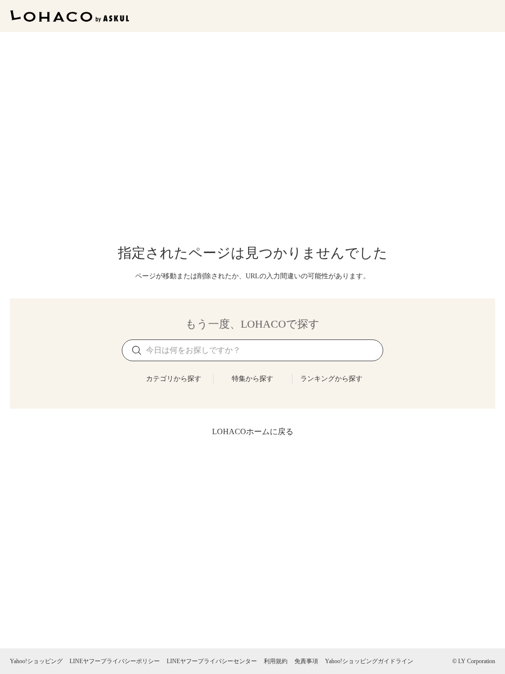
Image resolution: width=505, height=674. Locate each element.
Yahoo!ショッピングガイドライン (369, 661)
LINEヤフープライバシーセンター (212, 661)
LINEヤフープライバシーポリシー (115, 661)
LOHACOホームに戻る (252, 431)
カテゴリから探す (173, 378)
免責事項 (306, 661)
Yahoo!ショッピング (36, 661)
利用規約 (276, 661)
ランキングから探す (331, 378)
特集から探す (252, 378)
